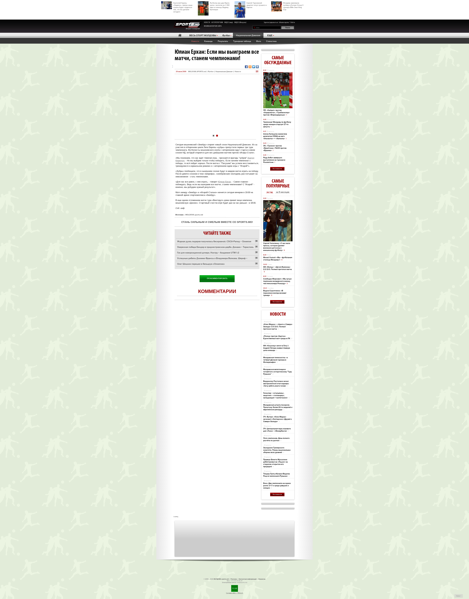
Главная (179, 35)
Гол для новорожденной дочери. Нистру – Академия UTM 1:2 (208, 252)
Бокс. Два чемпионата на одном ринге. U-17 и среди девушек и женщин (277, 485)
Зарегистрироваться (271, 22)
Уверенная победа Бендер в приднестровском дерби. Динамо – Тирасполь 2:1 (215, 247)
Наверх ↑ (458, 596)
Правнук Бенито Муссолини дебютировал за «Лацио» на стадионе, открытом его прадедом (275, 463)
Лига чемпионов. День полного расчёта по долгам (276, 439)
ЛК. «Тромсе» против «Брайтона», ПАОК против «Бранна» (274, 147)
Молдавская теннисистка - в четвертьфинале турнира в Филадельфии (275, 359)
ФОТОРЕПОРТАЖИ (217, 22)
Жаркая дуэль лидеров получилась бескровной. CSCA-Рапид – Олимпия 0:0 (214, 242)
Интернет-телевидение (194, 29)
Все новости (277, 169)
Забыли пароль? (284, 22)
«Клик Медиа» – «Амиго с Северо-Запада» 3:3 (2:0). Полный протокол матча (278, 326)
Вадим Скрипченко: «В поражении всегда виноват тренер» (274, 292)
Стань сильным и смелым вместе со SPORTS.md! (217, 222)
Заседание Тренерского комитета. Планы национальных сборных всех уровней (277, 449)
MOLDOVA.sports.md (194, 215)
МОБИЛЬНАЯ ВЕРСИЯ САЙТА (213, 26)
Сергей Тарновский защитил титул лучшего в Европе (256, 5)
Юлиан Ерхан (224, 182)
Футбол (226, 35)
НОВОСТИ (207, 22)
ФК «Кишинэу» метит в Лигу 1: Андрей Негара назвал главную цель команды (276, 347)
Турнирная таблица (242, 41)
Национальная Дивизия (248, 35)
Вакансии (261, 579)
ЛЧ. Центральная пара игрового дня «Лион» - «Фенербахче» (277, 429)
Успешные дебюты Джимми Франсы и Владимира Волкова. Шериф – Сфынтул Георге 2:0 (212, 259)
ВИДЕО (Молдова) (240, 22)
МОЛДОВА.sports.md (221, 579)
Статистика (271, 41)
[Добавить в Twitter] (253, 66)
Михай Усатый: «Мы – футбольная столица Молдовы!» (277, 258)
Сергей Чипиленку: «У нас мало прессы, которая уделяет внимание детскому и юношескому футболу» (276, 246)
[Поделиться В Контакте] (257, 66)
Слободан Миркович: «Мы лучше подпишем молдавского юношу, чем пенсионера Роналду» (277, 281)
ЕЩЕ (269, 35)
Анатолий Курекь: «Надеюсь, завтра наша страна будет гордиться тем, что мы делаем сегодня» (182, 7)
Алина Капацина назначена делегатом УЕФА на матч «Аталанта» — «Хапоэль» (275, 136)
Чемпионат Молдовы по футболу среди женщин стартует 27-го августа (277, 124)
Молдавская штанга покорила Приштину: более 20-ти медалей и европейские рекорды (277, 407)
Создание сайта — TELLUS (234, 593)
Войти (293, 22)
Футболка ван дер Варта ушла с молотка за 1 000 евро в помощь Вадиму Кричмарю (219, 6)
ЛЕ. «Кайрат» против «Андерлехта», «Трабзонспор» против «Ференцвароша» (276, 112)
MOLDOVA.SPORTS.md (197, 71)
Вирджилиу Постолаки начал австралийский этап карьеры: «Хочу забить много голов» (276, 383)
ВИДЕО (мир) (228, 22)
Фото (258, 41)
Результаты (223, 41)
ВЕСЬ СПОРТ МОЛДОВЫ (202, 35)
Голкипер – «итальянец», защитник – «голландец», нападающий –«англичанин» (276, 395)
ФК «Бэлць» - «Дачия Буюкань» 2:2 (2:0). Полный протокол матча (277, 269)
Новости (195, 41)
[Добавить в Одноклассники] (250, 66)
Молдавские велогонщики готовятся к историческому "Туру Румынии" (277, 371)
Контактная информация (248, 579)
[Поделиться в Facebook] (246, 66)
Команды (208, 41)
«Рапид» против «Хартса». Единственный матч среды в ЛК (277, 337)
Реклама (234, 579)
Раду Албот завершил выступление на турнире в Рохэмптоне (274, 159)
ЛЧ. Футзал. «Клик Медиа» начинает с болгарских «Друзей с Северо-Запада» (277, 418)
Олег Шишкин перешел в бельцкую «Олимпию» (201, 263)
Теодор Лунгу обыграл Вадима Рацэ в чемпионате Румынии (276, 474)
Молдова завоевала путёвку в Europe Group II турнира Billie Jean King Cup (293, 6)
